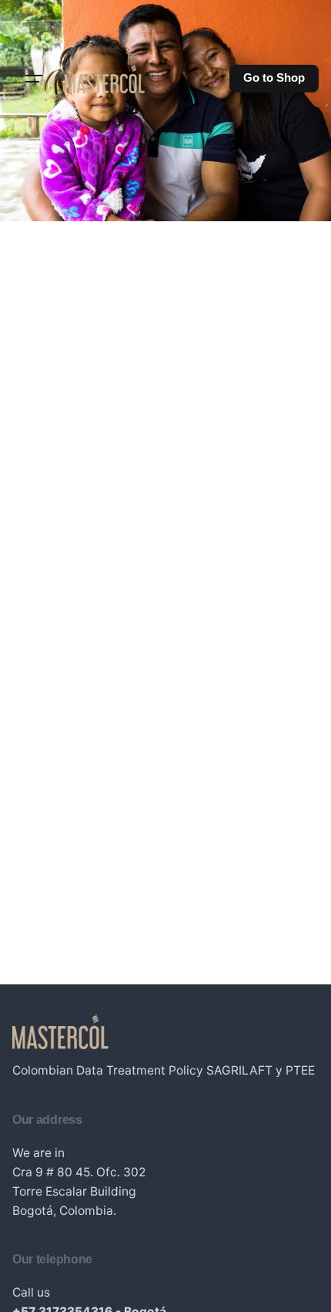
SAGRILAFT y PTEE (260, 1070)
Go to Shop (274, 78)
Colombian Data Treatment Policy (107, 1070)
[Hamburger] (33, 78)
